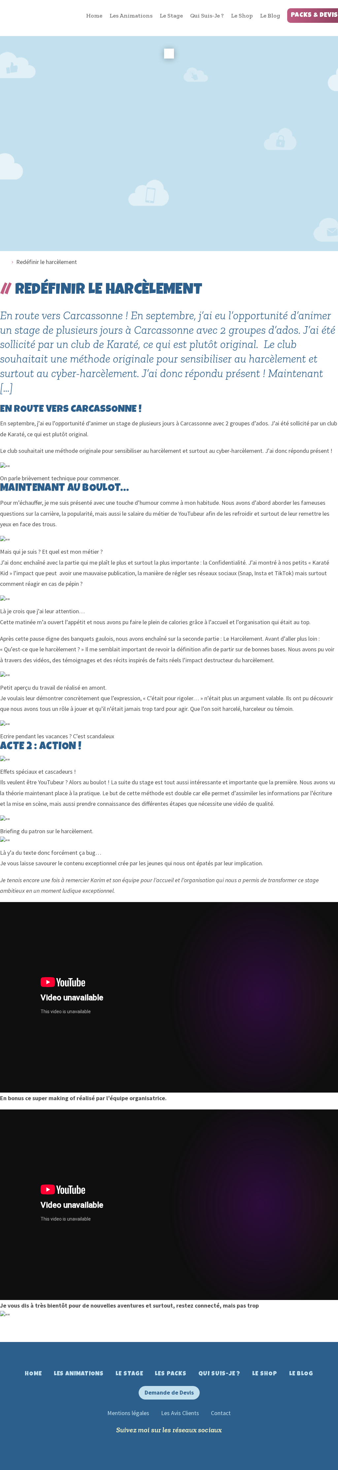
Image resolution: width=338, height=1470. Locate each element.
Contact (221, 1413)
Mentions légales (128, 1413)
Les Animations (131, 15)
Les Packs (170, 1374)
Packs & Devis (314, 15)
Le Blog (270, 15)
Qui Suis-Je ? (207, 15)
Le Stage (171, 15)
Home (94, 15)
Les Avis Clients (180, 1413)
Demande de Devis (169, 1392)
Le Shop (242, 15)
